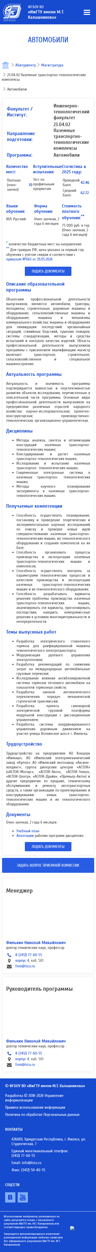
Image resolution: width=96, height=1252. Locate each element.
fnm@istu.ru (25, 966)
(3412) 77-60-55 (23, 1155)
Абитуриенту (25, 65)
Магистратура (52, 65)
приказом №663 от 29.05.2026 (29, 259)
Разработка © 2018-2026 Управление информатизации (34, 1098)
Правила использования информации (35, 1107)
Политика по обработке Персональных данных (42, 1114)
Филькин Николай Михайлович (36, 942)
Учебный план (27, 831)
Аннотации (25, 835)
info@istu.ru (31, 1162)
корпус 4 (22, 960)
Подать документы (48, 271)
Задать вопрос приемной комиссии (48, 865)
